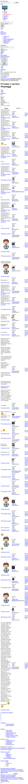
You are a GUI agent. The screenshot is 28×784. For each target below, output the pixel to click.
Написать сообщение (6, 78)
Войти (2, 52)
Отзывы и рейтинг (11, 736)
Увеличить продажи (11, 733)
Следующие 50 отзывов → (7, 712)
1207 (13, 335)
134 (13, 487)
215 (13, 472)
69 (12, 559)
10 (12, 505)
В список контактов (14, 80)
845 (18, 191)
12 (12, 479)
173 (13, 417)
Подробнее (3, 117)
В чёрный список (4, 80)
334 (13, 582)
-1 (12, 173)
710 (13, 426)
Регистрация (4, 55)
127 (13, 516)
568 (13, 523)
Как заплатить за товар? (12, 735)
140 (13, 320)
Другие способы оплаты (9, 758)
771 (13, 409)
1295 (13, 270)
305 (13, 164)
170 (13, 312)
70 (12, 283)
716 (13, 448)
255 (13, 433)
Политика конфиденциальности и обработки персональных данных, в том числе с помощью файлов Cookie (12, 771)
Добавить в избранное (16, 78)
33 (12, 590)
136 (13, 372)
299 (13, 455)
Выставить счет (10, 744)
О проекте (3, 722)
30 (12, 571)
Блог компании (10, 725)
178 (13, 328)
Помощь (3, 729)
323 (13, 464)
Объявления (9, 741)
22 (12, 494)
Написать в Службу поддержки (8, 775)
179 (13, 531)
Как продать (9, 731)
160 (1, 70)
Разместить (3, 32)
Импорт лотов (9, 734)
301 (13, 612)
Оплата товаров (4, 760)
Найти (2, 25)
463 (13, 668)
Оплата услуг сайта (5, 751)
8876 (18, 600)
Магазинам (9, 743)
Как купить (9, 730)
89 (12, 229)
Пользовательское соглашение (8, 768)
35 (12, 220)
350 (13, 200)
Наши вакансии (10, 724)
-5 (12, 441)
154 (13, 236)
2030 (13, 247)
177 (13, 146)
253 (13, 182)
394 (13, 117)
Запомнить (4, 49)
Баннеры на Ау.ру (10, 740)
